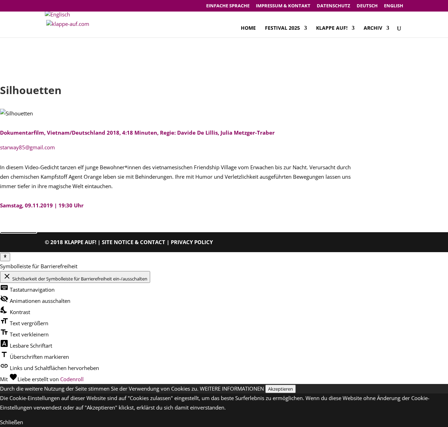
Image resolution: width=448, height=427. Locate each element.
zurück (18, 226)
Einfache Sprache (228, 6)
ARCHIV (373, 28)
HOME (248, 28)
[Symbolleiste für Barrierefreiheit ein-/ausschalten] (5, 257)
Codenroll (72, 379)
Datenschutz (333, 6)
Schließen (11, 422)
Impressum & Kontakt (283, 6)
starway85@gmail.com (27, 147)
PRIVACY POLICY (192, 242)
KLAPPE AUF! (332, 28)
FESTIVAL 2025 (282, 28)
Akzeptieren (280, 389)
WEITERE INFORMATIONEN (232, 388)
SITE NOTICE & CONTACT (133, 242)
